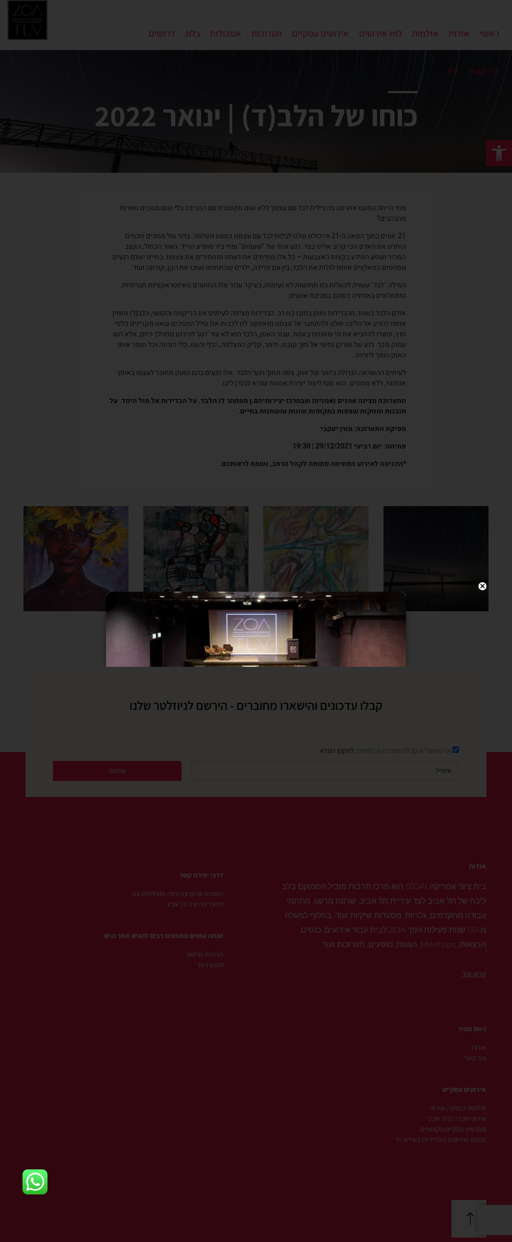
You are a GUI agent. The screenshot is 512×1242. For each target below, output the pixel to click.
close (482, 586)
